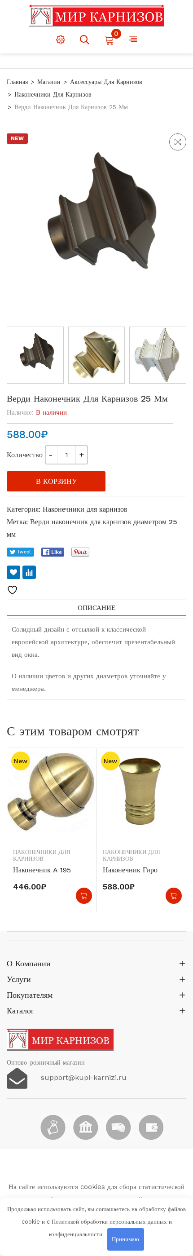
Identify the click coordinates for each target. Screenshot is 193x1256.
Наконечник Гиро (130, 870)
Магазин (49, 81)
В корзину (56, 481)
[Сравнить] (29, 572)
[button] (177, 141)
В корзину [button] (84, 896)
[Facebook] (52, 552)
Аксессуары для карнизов (106, 81)
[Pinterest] (80, 552)
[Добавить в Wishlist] (13, 572)
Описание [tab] (96, 608)
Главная (17, 81)
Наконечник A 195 (42, 870)
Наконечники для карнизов (53, 94)
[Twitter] (20, 552)
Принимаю (125, 1239)
